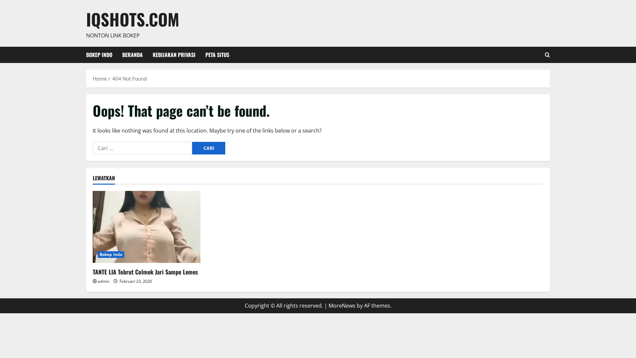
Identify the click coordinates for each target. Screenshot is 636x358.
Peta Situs (217, 55)
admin (103, 281)
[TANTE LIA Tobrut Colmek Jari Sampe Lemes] (146, 227)
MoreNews (342, 305)
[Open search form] (547, 54)
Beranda (132, 55)
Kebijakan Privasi (174, 55)
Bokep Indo (99, 55)
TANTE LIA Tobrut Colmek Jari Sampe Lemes (145, 272)
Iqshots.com (132, 19)
